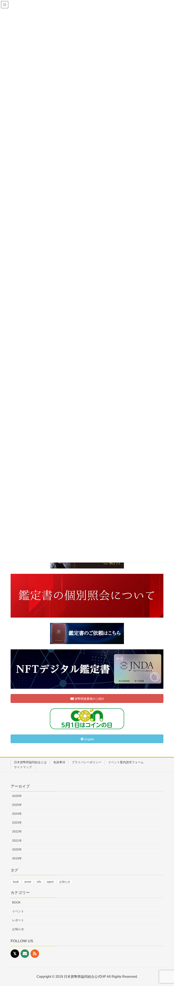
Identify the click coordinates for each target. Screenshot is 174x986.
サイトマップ (23, 767)
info (39, 881)
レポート (18, 920)
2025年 (17, 804)
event (27, 881)
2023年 (17, 822)
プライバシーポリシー (86, 762)
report (50, 881)
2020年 (17, 849)
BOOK (16, 902)
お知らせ (64, 881)
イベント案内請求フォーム (126, 762)
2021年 (17, 840)
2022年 (17, 831)
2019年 (17, 858)
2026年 (17, 796)
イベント (18, 911)
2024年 (17, 813)
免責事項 (59, 762)
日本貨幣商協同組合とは (30, 762)
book (16, 881)
